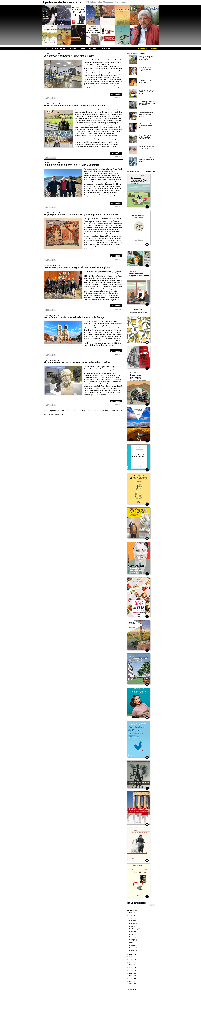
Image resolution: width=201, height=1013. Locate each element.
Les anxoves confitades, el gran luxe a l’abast (69, 55)
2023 (131, 954)
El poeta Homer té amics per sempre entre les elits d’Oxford (77, 362)
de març (131, 945)
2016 (131, 973)
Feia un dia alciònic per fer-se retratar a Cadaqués (71, 164)
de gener (132, 950)
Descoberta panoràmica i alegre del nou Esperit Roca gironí (77, 267)
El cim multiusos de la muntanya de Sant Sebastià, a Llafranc (145, 137)
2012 (131, 984)
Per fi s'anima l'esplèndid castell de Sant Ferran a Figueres (146, 114)
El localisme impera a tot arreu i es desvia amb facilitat (74, 105)
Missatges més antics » (112, 411)
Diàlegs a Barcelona (89, 48)
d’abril (131, 942)
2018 (131, 968)
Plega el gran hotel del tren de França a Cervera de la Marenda (146, 57)
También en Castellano (148, 48)
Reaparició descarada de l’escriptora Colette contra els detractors (147, 103)
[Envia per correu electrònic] (46, 98)
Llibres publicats (58, 48)
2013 (131, 981)
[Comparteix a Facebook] (52, 98)
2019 (131, 965)
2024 (131, 918)
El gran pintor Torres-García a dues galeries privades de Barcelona (81, 214)
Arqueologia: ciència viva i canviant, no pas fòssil (147, 147)
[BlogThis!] (48, 98)
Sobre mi (106, 48)
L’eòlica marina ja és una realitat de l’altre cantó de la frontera (146, 159)
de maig (131, 940)
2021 (131, 959)
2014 (131, 978)
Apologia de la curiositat (63, 2)
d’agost (131, 931)
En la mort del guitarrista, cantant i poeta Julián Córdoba (146, 69)
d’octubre (132, 926)
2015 (131, 976)
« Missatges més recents (54, 411)
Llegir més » (116, 94)
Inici (45, 48)
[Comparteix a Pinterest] (55, 98)
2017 (131, 970)
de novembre (133, 923)
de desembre (133, 921)
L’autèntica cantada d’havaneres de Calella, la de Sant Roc (147, 80)
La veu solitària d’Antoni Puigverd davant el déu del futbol (146, 91)
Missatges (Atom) (58, 414)
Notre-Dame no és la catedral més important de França (74, 317)
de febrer (132, 948)
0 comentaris (119, 97)
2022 (131, 957)
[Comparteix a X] (50, 98)
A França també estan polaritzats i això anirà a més (146, 125)
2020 (131, 962)
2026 (131, 913)
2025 (131, 915)
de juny (131, 937)
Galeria (73, 48)
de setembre (133, 929)
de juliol (131, 934)
